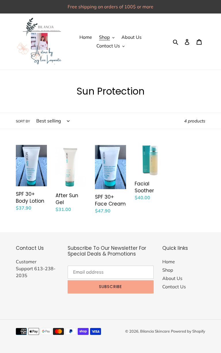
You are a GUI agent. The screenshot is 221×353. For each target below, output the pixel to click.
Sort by (23, 121)
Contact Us (174, 286)
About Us (172, 278)
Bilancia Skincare (155, 331)
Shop (167, 270)
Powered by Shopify (188, 331)
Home (168, 261)
